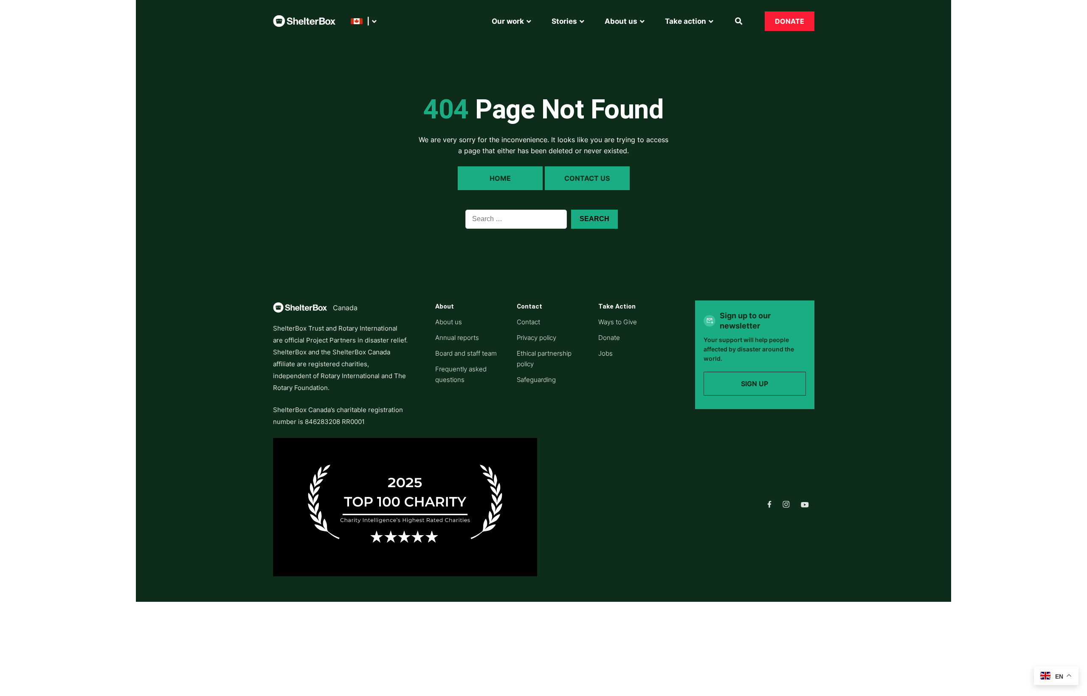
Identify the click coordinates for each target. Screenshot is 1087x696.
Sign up (754, 383)
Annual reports (457, 338)
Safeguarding (536, 380)
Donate (789, 21)
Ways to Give (617, 322)
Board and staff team (466, 353)
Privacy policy (536, 338)
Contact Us (587, 178)
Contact (528, 322)
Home (500, 178)
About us (448, 322)
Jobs (605, 353)
